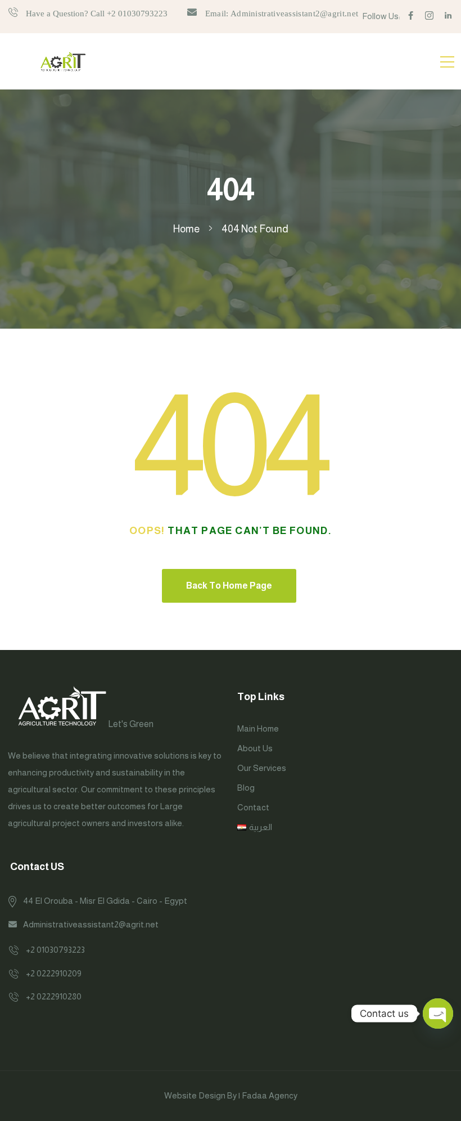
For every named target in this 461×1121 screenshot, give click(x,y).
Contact (253, 807)
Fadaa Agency (269, 1095)
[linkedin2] (448, 16)
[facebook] (410, 16)
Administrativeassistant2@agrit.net (91, 924)
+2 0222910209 (54, 973)
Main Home (258, 728)
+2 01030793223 (55, 949)
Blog (246, 787)
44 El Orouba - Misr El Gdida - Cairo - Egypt (105, 900)
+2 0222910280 (54, 996)
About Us (255, 748)
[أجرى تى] (63, 61)
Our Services (261, 768)
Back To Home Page (229, 585)
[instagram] (429, 16)
